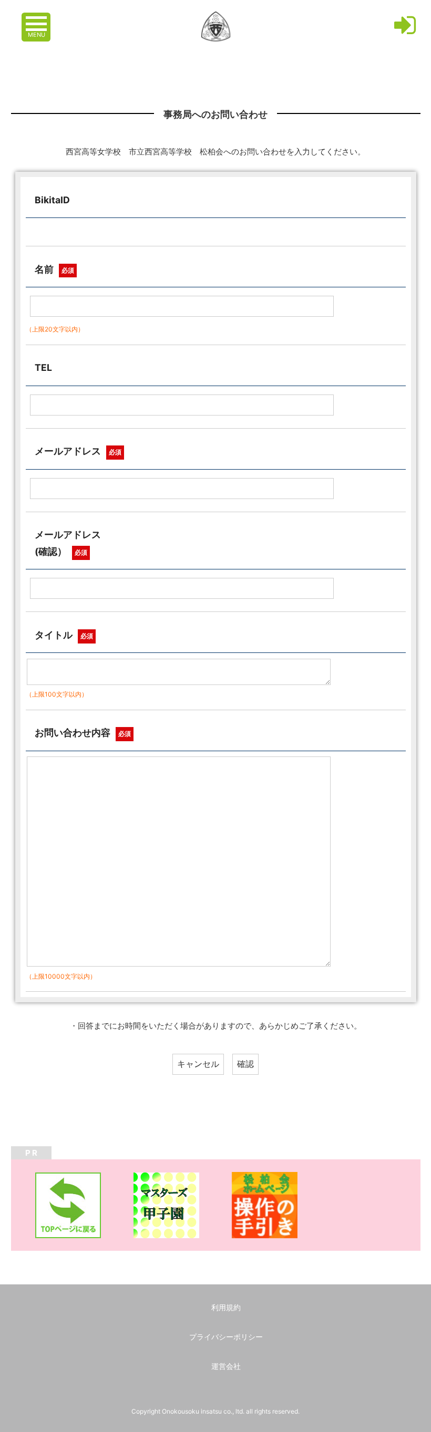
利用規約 (226, 1307)
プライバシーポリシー (226, 1336)
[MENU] (37, 18)
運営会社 (226, 1366)
